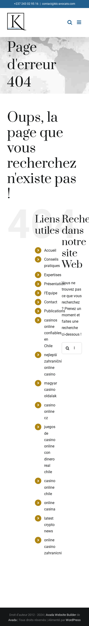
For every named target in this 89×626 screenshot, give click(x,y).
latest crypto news (49, 524)
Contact (50, 302)
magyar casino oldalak (50, 389)
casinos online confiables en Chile (52, 333)
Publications (54, 311)
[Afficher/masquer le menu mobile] (79, 22)
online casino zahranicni (53, 546)
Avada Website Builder (61, 615)
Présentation (54, 284)
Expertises (52, 275)
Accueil (50, 250)
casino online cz (49, 411)
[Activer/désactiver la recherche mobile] (69, 22)
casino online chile (49, 487)
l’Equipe (50, 293)
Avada (12, 620)
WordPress (73, 620)
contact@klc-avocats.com (58, 3)
